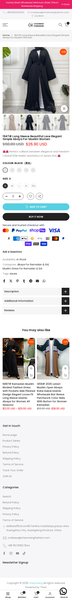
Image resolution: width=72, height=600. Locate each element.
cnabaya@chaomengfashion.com (50, 12)
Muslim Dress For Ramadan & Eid (22, 268)
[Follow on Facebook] (4, 553)
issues (13, 273)
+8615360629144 (15, 12)
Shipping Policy (12, 458)
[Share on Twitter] (10, 281)
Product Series (11, 440)
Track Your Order (13, 470)
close (66, 4)
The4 (43, 587)
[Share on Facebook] (4, 281)
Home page (10, 435)
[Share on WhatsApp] (44, 281)
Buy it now (36, 217)
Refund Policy (11, 452)
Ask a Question (12, 251)
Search (7, 496)
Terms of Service (13, 464)
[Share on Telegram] (30, 281)
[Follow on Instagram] (10, 553)
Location (39, 15)
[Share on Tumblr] (24, 281)
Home (6, 35)
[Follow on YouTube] (17, 553)
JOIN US (7, 476)
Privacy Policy (11, 446)
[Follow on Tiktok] (24, 553)
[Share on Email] (37, 281)
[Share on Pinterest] (17, 281)
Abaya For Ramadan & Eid (33, 264)
